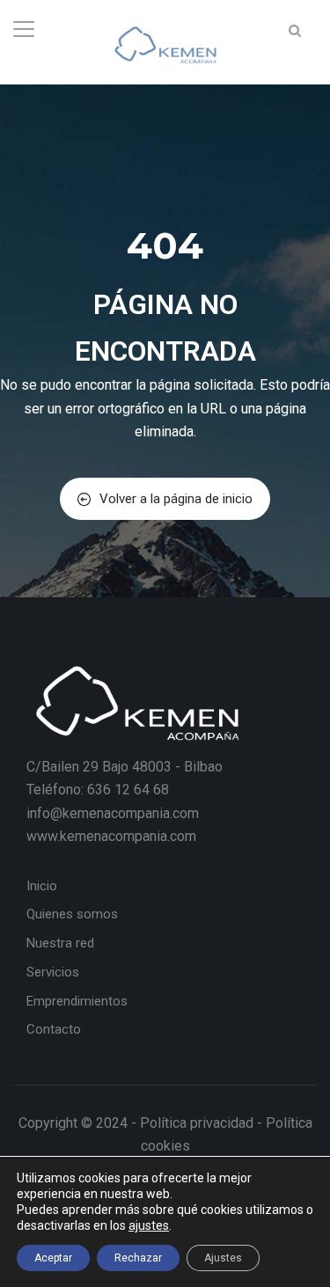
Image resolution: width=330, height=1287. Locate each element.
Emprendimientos (77, 1001)
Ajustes (223, 1258)
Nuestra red (60, 943)
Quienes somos (72, 914)
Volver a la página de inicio (176, 499)
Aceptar (53, 1258)
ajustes (148, 1225)
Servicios (52, 972)
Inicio (41, 886)
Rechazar (138, 1258)
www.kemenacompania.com (111, 836)
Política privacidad (196, 1123)
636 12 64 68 (128, 789)
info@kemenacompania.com (112, 813)
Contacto (53, 1029)
